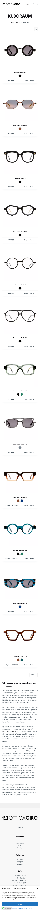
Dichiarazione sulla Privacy (25, 908)
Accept (20, 904)
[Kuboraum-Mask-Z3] (20, 50)
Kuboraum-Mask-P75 (20, 125)
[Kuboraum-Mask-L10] (20, 316)
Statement (20, 880)
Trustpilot (20, 827)
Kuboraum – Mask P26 (20, 656)
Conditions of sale (20, 875)
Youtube (20, 864)
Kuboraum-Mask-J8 (20, 178)
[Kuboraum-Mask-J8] (20, 156)
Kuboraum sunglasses (10, 731)
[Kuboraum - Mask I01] (20, 475)
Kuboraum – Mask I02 (20, 550)
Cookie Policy (18, 883)
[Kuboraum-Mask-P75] (20, 103)
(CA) (25, 883)
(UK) (24, 878)
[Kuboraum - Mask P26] (20, 634)
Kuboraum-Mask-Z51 (20, 444)
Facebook (19, 859)
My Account (20, 843)
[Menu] (33, 4)
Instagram (19, 862)
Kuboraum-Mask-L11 (19, 284)
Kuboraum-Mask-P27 (20, 231)
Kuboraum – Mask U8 (20, 603)
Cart (20, 845)
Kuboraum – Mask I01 (20, 497)
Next (32, 675)
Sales (27, 4)
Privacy (14, 880)
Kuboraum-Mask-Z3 (19, 72)
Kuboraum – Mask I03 (20, 391)
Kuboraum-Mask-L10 (20, 338)
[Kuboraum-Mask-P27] (20, 209)
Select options (29, 81)
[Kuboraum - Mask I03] (20, 369)
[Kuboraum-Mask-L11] (20, 262)
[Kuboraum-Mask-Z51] (20, 422)
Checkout (20, 848)
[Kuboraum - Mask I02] (20, 528)
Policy (21, 878)
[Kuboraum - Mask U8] (20, 581)
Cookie (16, 878)
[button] (37, 888)
